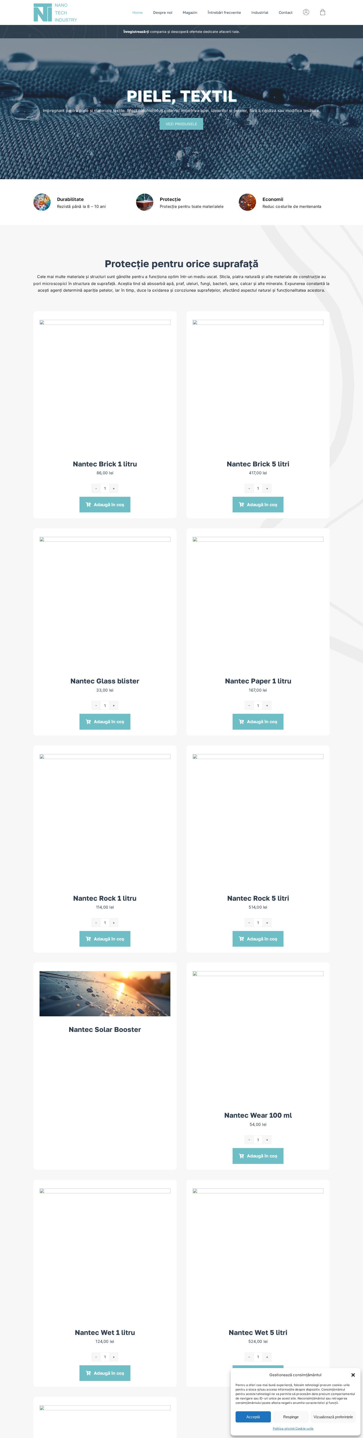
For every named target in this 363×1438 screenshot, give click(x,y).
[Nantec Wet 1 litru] (105, 1191)
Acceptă (253, 1417)
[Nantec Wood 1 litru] (105, 1408)
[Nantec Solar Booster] (105, 974)
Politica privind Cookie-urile (293, 1428)
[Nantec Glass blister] (105, 540)
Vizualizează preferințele (333, 1417)
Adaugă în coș (109, 504)
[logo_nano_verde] (55, 4)
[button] (353, 1375)
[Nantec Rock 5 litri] (258, 757)
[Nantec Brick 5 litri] (258, 323)
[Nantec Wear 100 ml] (258, 974)
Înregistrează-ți (136, 31)
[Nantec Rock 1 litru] (105, 757)
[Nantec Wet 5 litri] (258, 1191)
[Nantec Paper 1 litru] (258, 540)
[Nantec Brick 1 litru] (105, 323)
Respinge (291, 1417)
